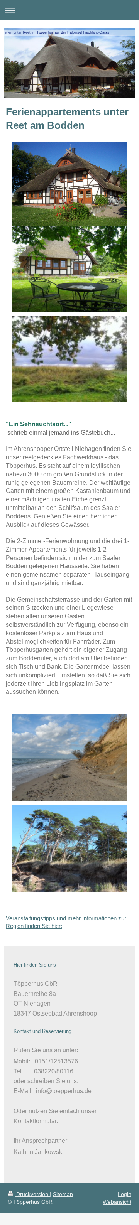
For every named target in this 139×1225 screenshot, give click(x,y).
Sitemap (63, 1194)
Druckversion (32, 1194)
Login (124, 1194)
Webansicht (117, 1202)
